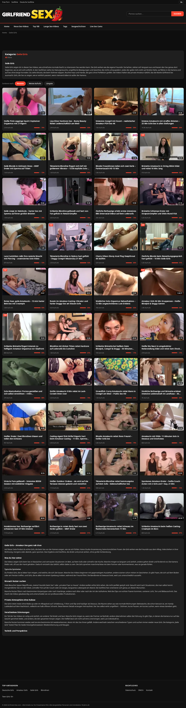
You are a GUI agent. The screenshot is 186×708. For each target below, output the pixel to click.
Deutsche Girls (8, 690)
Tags (65, 26)
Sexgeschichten (78, 26)
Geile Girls (13, 32)
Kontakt (149, 690)
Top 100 (36, 26)
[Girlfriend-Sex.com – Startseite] (32, 13)
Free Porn (6, 2)
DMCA (140, 690)
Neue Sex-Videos (21, 26)
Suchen (177, 14)
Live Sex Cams (96, 26)
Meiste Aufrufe (35, 83)
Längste (49, 83)
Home (6, 26)
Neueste (20, 83)
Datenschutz (130, 690)
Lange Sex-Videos (51, 26)
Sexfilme (14, 2)
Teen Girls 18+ (7, 696)
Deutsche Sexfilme (27, 2)
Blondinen (45, 690)
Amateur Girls (22, 690)
